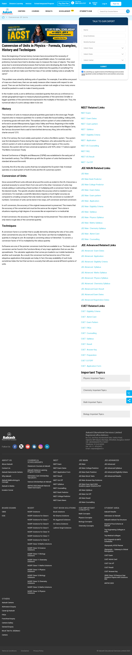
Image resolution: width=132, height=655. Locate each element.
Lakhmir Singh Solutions (62, 528)
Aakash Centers (8, 603)
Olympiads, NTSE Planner (113, 545)
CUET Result (86, 344)
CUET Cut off (109, 563)
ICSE (3, 516)
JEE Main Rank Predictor (91, 179)
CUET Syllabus (87, 339)
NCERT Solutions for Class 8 (38, 524)
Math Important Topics (92, 402)
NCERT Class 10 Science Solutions (37, 549)
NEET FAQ (85, 151)
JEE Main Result (84, 498)
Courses (35, 11)
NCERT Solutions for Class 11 (38, 536)
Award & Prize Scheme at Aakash (113, 525)
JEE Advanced (109, 464)
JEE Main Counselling (90, 239)
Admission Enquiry (9, 607)
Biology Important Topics (93, 414)
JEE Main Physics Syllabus (92, 217)
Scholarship (66, 11)
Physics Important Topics (94, 378)
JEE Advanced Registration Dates (95, 300)
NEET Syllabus (87, 129)
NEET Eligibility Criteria (90, 135)
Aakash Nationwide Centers (12, 472)
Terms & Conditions (9, 651)
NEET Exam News (59, 500)
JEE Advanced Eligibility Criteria (94, 262)
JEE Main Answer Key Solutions (90, 480)
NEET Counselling (59, 488)
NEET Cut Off (87, 162)
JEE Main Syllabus (89, 212)
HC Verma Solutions (60, 524)
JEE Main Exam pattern (91, 195)
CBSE (4, 512)
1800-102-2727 (80, 3)
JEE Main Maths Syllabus (91, 223)
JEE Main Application (90, 201)
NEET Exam (86, 113)
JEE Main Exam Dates (90, 190)
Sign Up (116, 4)
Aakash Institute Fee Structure (115, 520)
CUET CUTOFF (87, 360)
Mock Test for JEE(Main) (11, 631)
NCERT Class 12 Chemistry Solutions (37, 582)
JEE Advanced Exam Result (92, 289)
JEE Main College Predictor (92, 184)
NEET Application (88, 140)
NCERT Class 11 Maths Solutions (40, 565)
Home (3, 17)
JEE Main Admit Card (90, 234)
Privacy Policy (38, 651)
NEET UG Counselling (90, 146)
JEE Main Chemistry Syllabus (93, 228)
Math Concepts (84, 514)
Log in (104, 4)
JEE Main (85, 174)
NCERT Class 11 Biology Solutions (36, 555)
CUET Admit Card (88, 317)
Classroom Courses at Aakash (39, 466)
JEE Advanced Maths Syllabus (94, 272)
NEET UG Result (87, 157)
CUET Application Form (91, 366)
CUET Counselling (89, 333)
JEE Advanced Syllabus (91, 267)
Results (49, 11)
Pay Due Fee (64, 4)
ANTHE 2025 (109, 583)
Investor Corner (7, 490)
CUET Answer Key (89, 350)
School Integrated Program (44, 3)
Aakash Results (110, 512)
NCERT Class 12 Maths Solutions (40, 587)
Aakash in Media (8, 486)
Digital (4, 3)
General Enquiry (7, 627)
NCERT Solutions (34, 512)
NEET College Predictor (61, 496)
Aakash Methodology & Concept (11, 481)
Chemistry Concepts (86, 526)
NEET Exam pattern (89, 124)
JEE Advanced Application (92, 256)
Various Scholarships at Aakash (39, 482)
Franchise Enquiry (8, 619)
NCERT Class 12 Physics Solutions (36, 592)
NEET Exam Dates (89, 118)
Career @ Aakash (8, 611)
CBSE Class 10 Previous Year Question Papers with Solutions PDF (116, 577)
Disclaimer (25, 651)
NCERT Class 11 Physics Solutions (36, 570)
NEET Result (57, 476)
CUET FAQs (86, 328)
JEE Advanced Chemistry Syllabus (95, 283)
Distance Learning (16, 3)
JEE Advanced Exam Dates (92, 251)
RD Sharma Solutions (61, 516)
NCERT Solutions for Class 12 (38, 540)
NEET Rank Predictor (60, 492)
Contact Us (6, 468)
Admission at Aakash (112, 516)
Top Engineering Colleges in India (114, 530)
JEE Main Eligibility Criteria (92, 206)
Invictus (28, 3)
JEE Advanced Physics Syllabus (94, 278)
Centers (21, 11)
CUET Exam (108, 555)
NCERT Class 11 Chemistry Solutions (37, 560)
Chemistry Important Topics (95, 390)
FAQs (4, 615)
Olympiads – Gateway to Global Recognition (116, 550)
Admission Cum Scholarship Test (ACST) (38, 477)
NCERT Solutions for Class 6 (38, 516)
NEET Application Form (61, 472)
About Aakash (7, 464)
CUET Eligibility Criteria (90, 311)
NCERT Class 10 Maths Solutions (40, 544)
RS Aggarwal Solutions (61, 520)
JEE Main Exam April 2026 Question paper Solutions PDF (90, 485)
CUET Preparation (89, 355)
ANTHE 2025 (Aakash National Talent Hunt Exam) (39, 487)
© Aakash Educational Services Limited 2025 (113, 651)
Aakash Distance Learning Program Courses (37, 471)
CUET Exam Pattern (89, 322)
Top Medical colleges (112, 536)
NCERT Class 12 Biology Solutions (36, 576)
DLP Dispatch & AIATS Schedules (112, 540)
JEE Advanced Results (112, 476)
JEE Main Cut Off (85, 494)
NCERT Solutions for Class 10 (38, 532)
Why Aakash (6, 476)
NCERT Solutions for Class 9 (38, 528)
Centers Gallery (7, 623)
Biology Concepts (85, 522)
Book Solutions (59, 512)
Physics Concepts (85, 518)
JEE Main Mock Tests (86, 476)
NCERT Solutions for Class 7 (38, 520)
